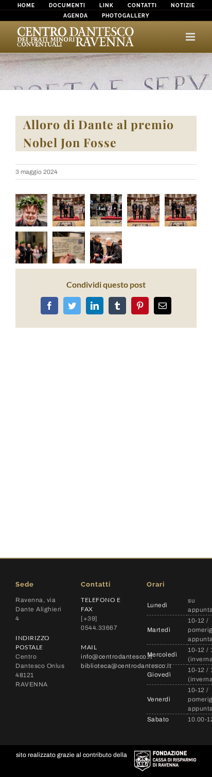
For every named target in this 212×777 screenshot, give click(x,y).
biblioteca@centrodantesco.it (126, 665)
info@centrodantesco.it (116, 656)
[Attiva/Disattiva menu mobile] (191, 36)
